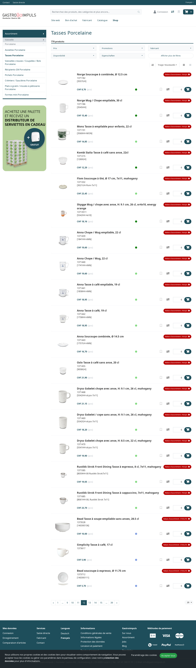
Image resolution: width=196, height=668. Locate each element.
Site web (55, 20)
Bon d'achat (71, 20)
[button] (177, 75)
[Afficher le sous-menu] (43, 33)
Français (189, 2)
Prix (55, 48)
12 (84, 602)
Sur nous (126, 633)
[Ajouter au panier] (187, 89)
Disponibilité (59, 55)
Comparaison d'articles (14, 642)
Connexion (8, 633)
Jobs (124, 641)
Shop (115, 20)
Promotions (107, 48)
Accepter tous (168, 655)
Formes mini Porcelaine (17, 94)
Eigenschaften (108, 55)
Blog (124, 645)
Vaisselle (9, 39)
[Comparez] (167, 89)
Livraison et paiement (91, 645)
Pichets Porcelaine (14, 75)
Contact (41, 642)
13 (89, 602)
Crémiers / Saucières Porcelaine (21, 80)
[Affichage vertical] (184, 65)
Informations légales (91, 637)
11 (78, 602)
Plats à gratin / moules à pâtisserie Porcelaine (22, 88)
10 (72, 602)
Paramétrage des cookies (144, 655)
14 (95, 602)
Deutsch (65, 633)
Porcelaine (10, 44)
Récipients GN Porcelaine (17, 69)
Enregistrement (11, 637)
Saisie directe (43, 633)
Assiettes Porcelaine (15, 49)
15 (101, 602)
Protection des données (93, 641)
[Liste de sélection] (179, 12)
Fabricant (87, 20)
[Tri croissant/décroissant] (152, 65)
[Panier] (186, 11)
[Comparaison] (173, 12)
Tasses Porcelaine (14, 55)
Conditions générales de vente (96, 633)
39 (112, 602)
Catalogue (102, 20)
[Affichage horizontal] (190, 65)
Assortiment (11, 33)
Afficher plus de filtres (171, 55)
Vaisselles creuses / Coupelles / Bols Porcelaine (23, 62)
